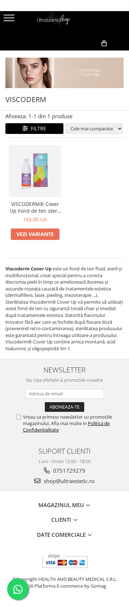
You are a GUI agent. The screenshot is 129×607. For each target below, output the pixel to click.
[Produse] (10, 20)
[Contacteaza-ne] (71, 55)
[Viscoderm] (64, 73)
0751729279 (68, 470)
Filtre (37, 128)
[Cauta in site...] (121, 55)
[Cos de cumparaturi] (88, 55)
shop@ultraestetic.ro (68, 481)
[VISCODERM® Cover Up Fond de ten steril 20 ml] (35, 171)
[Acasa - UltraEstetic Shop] (64, 23)
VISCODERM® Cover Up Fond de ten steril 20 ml (35, 207)
